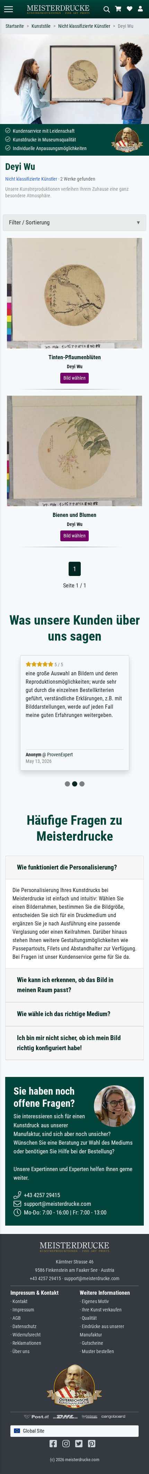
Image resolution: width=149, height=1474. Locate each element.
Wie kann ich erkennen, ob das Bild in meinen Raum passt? (65, 985)
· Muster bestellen (97, 1351)
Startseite (15, 26)
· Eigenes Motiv (94, 1301)
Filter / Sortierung (29, 222)
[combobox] (74, 1431)
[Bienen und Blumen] (74, 450)
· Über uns (19, 1351)
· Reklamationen (25, 1343)
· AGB (15, 1318)
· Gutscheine (91, 1343)
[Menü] (8, 9)
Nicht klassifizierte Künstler (84, 26)
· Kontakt (18, 1301)
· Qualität (88, 1318)
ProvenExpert (60, 755)
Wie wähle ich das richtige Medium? (64, 1014)
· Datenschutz (23, 1326)
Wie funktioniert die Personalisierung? (67, 867)
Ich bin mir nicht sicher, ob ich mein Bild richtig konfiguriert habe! (69, 1043)
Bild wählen (74, 378)
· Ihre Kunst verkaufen (101, 1310)
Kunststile (41, 26)
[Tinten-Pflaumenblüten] (74, 292)
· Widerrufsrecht (25, 1335)
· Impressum (22, 1310)
